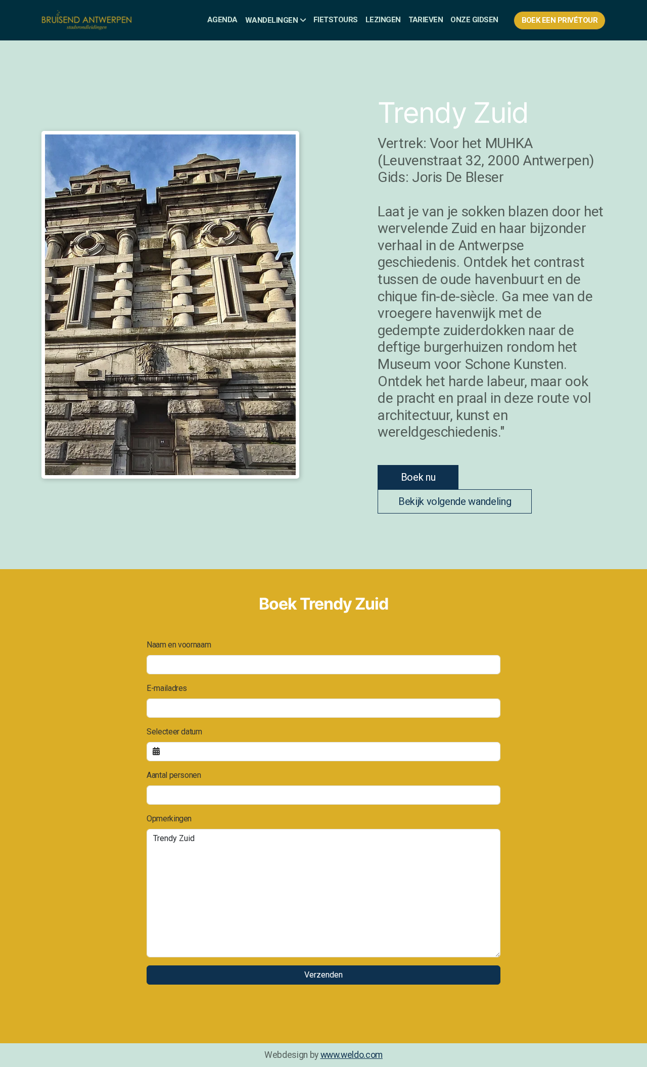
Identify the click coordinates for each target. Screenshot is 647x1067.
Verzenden (323, 975)
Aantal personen (174, 775)
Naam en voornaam (179, 645)
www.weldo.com (351, 1055)
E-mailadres (167, 688)
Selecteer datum (174, 731)
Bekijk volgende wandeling (454, 501)
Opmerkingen (169, 818)
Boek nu (418, 477)
